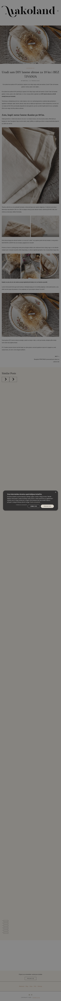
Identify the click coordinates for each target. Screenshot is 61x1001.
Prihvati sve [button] (47, 506)
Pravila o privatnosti (35, 502)
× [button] (55, 492)
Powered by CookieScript (21, 504)
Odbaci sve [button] (33, 506)
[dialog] (30, 500)
